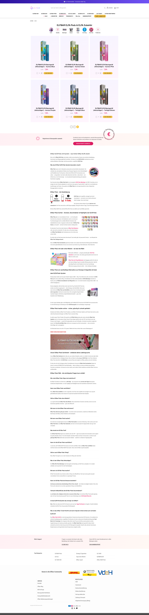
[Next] (116, 31)
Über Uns (78, 16)
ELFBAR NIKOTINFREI (110, 13)
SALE (46, 16)
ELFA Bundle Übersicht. (86, 496)
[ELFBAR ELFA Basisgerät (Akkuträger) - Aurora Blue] (45, 50)
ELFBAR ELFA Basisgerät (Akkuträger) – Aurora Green (74, 66)
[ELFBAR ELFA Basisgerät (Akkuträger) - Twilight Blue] (74, 94)
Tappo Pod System (81, 504)
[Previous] (33, 31)
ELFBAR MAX (90, 13)
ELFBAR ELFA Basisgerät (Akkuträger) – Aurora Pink (104, 66)
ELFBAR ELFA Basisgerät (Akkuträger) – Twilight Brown (104, 109)
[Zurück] (71, 127)
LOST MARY (99, 13)
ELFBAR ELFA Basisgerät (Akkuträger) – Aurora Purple (44, 109)
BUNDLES (61, 16)
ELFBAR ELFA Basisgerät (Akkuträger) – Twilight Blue (74, 109)
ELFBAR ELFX (81, 13)
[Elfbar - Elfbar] (38, 8)
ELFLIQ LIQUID (71, 13)
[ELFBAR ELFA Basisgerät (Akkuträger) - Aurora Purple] (45, 94)
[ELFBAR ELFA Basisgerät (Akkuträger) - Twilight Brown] (104, 94)
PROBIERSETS (69, 16)
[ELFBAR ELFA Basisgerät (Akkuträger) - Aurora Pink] (104, 50)
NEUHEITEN (54, 16)
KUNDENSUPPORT (87, 16)
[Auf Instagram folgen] (72, 608)
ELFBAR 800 (44, 13)
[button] (116, 7)
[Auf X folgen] (74, 608)
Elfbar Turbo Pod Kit (56, 517)
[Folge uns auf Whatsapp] (77, 608)
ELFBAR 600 (36, 13)
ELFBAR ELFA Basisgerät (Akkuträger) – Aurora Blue (45, 66)
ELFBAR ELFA (62, 13)
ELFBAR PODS (53, 13)
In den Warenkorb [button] (48, 73)
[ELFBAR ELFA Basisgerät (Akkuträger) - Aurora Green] (74, 50)
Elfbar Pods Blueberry (73, 228)
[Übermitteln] (104, 7)
